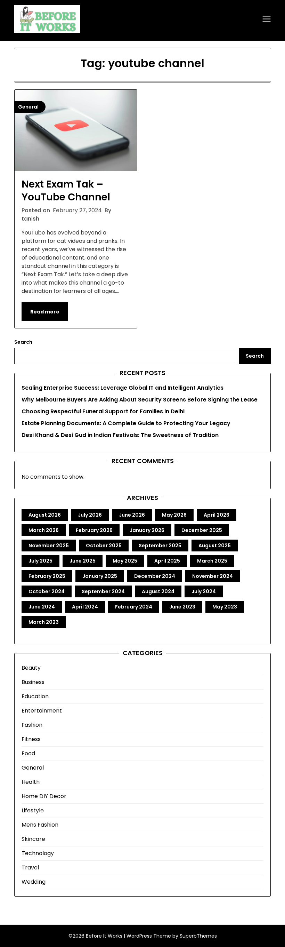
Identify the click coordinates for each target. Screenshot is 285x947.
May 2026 (174, 514)
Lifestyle (33, 810)
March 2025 (212, 560)
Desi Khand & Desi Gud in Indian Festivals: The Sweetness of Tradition (120, 435)
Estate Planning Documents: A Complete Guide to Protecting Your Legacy (126, 423)
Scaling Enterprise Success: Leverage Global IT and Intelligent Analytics (122, 388)
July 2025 (40, 560)
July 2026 (90, 514)
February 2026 (94, 530)
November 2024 (212, 576)
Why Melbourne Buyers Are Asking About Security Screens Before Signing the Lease (140, 400)
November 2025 (48, 545)
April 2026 (216, 514)
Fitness (31, 739)
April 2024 (85, 606)
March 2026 (43, 530)
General (33, 768)
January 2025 (99, 576)
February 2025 (46, 576)
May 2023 (224, 606)
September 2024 (103, 591)
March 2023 (43, 622)
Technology (38, 853)
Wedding (34, 882)
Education (35, 696)
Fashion (32, 725)
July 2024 (204, 591)
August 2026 (44, 514)
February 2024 (133, 606)
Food (28, 753)
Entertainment (42, 711)
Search (23, 342)
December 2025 (201, 530)
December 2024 (154, 576)
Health (31, 782)
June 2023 (182, 606)
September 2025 (160, 545)
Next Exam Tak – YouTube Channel (66, 190)
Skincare (33, 839)
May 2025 (125, 560)
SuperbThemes (198, 935)
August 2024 (158, 591)
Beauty (31, 668)
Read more (44, 311)
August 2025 (214, 545)
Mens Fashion (40, 825)
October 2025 (104, 545)
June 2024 (41, 606)
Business (33, 682)
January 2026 (147, 530)
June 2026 (132, 514)
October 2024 (46, 591)
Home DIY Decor (44, 796)
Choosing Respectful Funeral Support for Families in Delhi (103, 411)
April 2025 (167, 560)
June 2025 (83, 560)
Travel (30, 868)
